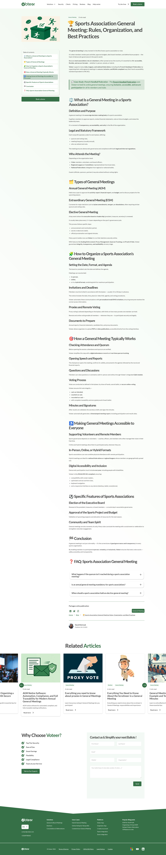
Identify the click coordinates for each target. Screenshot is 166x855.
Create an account (102, 828)
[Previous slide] (21, 685)
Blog (89, 4)
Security (60, 4)
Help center (96, 4)
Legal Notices (101, 849)
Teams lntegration (102, 831)
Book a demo (137, 4)
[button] (51, 4)
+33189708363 (26, 835)
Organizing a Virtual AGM (130, 825)
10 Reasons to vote (128, 829)
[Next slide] (144, 685)
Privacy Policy (76, 849)
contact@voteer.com (28, 832)
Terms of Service (63, 849)
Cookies (110, 849)
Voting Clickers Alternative (130, 827)
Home (71, 615)
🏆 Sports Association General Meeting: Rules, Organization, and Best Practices (109, 615)
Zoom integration (102, 834)
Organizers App (101, 826)
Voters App (100, 823)
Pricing (75, 4)
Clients (68, 4)
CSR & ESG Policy (88, 849)
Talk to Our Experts (30, 771)
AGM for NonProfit (128, 822)
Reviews (82, 4)
